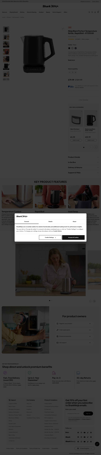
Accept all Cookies (73, 237)
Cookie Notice (57, 231)
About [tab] (74, 221)
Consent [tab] (26, 221)
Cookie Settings (49, 237)
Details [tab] (50, 221)
